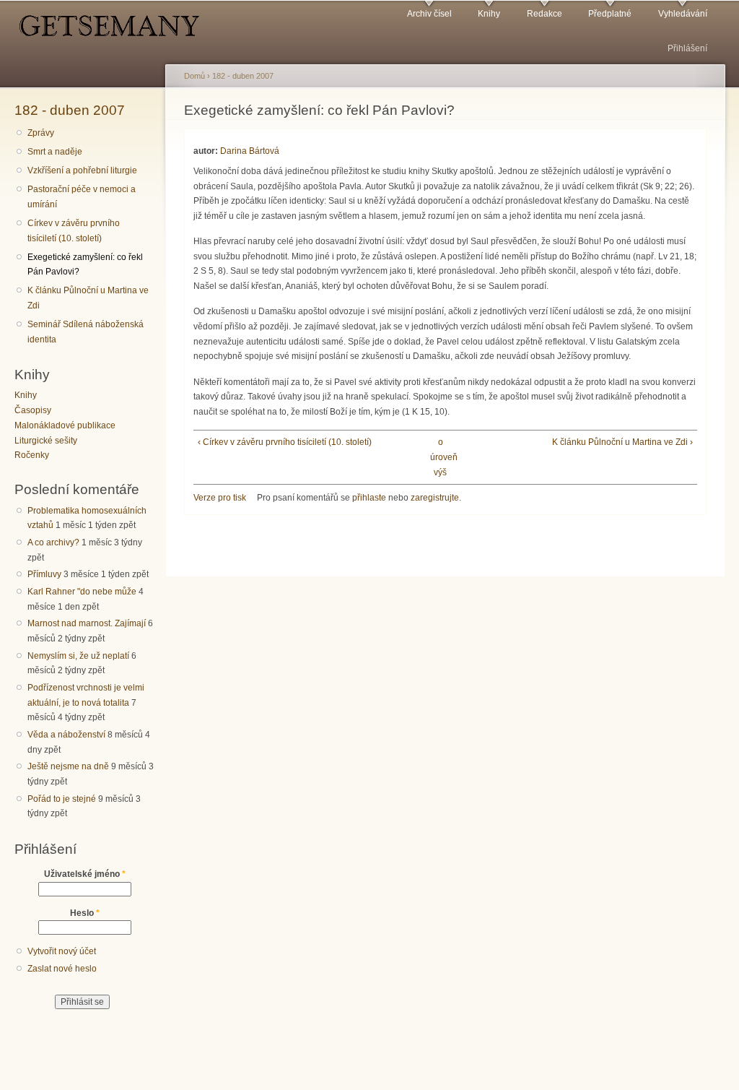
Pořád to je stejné (61, 799)
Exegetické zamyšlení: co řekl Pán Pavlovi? (85, 264)
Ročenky (31, 455)
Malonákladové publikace (64, 425)
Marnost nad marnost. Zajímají (86, 623)
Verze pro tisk (219, 498)
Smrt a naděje (54, 152)
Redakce (544, 14)
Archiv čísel (429, 14)
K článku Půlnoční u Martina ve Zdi (88, 298)
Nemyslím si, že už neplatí (78, 656)
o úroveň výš (440, 457)
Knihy (489, 14)
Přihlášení (687, 48)
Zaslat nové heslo (62, 969)
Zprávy (40, 133)
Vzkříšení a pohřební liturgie (82, 170)
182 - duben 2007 (69, 110)
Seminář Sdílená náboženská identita (85, 332)
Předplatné (609, 14)
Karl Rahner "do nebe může (81, 592)
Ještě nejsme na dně (68, 766)
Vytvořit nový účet (61, 951)
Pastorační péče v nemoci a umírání (81, 196)
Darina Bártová (249, 151)
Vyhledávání (682, 14)
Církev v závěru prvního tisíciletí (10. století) (73, 230)
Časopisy (32, 410)
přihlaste (369, 498)
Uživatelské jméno (85, 874)
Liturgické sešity (45, 441)
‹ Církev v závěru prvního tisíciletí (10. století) (285, 442)
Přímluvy (44, 574)
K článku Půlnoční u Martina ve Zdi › (622, 442)
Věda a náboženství (66, 735)
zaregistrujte (435, 498)
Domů (194, 76)
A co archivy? (53, 542)
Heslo (85, 913)
